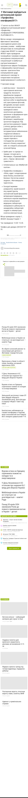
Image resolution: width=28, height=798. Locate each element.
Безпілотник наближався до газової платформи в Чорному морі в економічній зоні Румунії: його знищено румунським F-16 (14, 413)
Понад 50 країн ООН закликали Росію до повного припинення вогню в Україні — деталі (14, 329)
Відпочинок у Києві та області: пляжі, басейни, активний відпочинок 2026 (13, 363)
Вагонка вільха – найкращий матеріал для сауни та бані (13, 618)
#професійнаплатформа (11, 242)
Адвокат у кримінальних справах (11, 703)
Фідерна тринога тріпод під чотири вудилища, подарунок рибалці (13, 669)
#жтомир (3, 242)
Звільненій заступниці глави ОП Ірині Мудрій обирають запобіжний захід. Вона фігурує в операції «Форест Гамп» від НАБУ (14, 399)
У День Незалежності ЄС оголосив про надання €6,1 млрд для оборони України (12, 376)
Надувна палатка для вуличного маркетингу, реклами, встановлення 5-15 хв (13, 643)
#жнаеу (20, 242)
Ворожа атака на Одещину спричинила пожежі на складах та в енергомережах (14, 386)
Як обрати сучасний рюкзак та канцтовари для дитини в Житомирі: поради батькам (13, 351)
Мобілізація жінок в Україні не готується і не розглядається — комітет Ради (13, 340)
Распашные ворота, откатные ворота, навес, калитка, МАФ (13, 692)
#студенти (3, 244)
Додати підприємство (14, 548)
